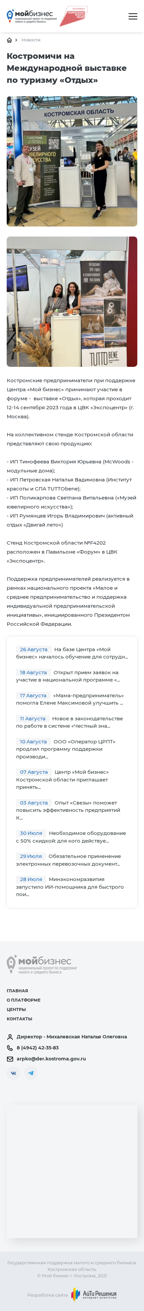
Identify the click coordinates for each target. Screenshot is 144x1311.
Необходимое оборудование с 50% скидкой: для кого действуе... (71, 837)
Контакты (19, 1018)
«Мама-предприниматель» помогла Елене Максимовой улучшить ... (70, 699)
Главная (17, 990)
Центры (16, 1009)
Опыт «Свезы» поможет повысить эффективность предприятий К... (68, 810)
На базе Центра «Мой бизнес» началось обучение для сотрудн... (72, 653)
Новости (31, 39)
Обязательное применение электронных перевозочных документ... (68, 860)
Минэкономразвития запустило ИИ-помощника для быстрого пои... (70, 886)
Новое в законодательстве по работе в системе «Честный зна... (69, 722)
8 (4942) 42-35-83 (38, 1048)
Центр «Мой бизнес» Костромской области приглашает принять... (62, 779)
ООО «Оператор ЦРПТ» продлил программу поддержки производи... (66, 749)
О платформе (24, 1000)
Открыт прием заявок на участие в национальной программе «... (68, 676)
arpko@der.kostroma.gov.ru (51, 1059)
